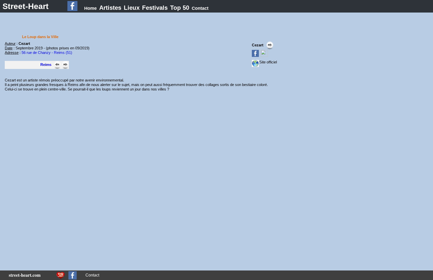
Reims (45, 64)
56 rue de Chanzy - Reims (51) (47, 52)
